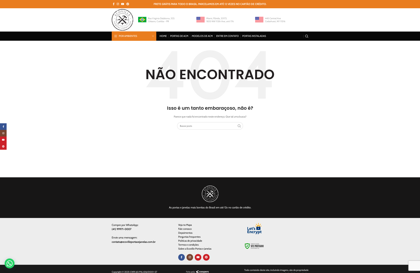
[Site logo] (122, 19)
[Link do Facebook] (114, 4)
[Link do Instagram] (118, 4)
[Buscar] (306, 36)
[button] (10, 263)
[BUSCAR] (239, 126)
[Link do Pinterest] (127, 4)
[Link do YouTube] (122, 4)
